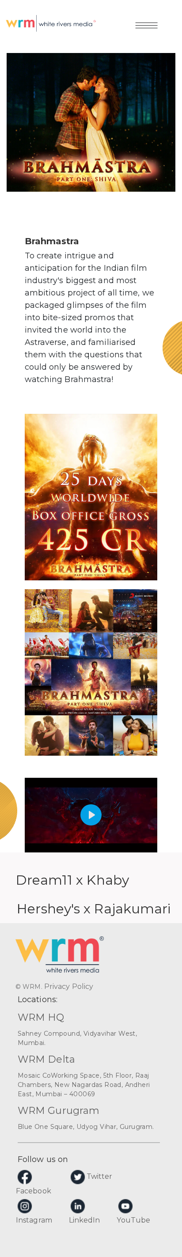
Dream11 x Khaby (72, 880)
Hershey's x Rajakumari (94, 909)
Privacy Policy (68, 986)
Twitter (100, 1176)
